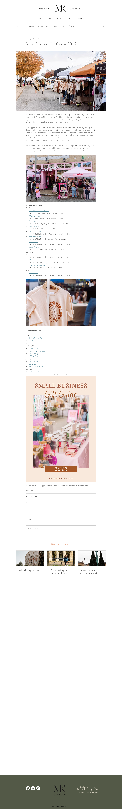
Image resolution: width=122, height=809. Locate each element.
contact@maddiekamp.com (88, 792)
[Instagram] (33, 788)
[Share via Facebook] (27, 497)
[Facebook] (28, 788)
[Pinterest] (38, 788)
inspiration (73, 26)
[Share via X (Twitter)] (31, 497)
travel (63, 26)
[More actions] (95, 39)
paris (55, 26)
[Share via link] (41, 497)
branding (31, 26)
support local (43, 26)
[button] (103, 26)
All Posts (19, 26)
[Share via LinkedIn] (36, 497)
